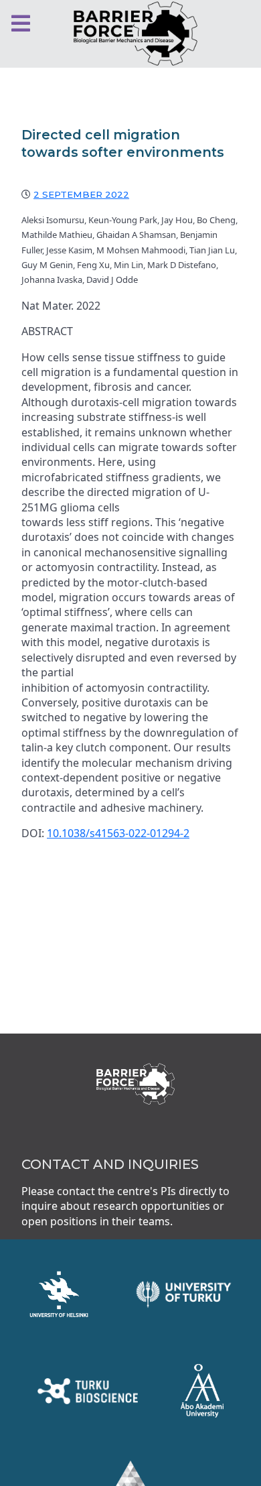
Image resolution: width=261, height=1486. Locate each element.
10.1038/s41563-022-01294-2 (118, 833)
